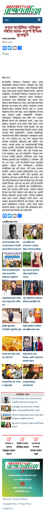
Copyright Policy (10, 504)
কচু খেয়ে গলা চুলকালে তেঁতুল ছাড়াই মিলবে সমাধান (31, 273)
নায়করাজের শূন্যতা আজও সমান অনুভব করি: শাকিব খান (11, 301)
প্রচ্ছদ (7, 20)
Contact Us (8, 508)
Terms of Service (20, 499)
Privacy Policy (25, 504)
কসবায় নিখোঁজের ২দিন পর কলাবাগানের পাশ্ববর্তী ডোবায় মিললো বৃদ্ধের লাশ (11, 245)
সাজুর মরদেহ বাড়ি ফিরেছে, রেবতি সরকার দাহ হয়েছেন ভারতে (33, 357)
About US (7, 499)
